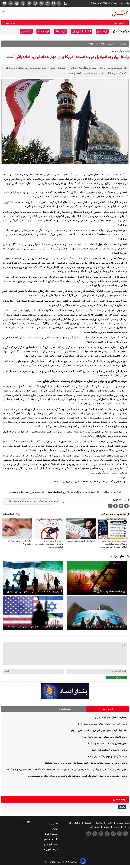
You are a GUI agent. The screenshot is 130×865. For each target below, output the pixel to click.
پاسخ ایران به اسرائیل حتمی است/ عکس (104, 627)
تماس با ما (53, 823)
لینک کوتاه (59, 501)
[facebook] (115, 506)
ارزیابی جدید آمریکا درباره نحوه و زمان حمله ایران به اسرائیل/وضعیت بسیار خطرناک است (35, 627)
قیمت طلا (60, 31)
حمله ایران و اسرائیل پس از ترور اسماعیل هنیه (72, 492)
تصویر (106, 827)
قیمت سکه (43, 31)
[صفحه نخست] (64, 3)
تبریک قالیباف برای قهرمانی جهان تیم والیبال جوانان (104, 737)
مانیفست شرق (51, 839)
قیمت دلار (102, 31)
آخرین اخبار (107, 709)
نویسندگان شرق (51, 844)
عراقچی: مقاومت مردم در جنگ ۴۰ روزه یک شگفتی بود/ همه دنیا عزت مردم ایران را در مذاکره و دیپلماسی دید (77, 776)
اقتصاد (87, 823)
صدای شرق (94, 827)
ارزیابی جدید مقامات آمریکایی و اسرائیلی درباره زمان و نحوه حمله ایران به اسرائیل (33, 591)
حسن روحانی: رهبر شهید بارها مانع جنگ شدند (105, 743)
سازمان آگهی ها (51, 849)
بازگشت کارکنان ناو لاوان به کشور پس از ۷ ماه (106, 756)
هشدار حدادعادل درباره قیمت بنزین (111, 717)
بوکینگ (122, 807)
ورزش (126, 827)
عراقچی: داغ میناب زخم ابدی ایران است (109, 750)
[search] (47, 3)
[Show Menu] (3, 11)
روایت (116, 827)
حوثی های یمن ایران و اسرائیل (25, 492)
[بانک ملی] (65, 699)
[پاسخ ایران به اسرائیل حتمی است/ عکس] (97, 613)
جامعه (109, 823)
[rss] (41, 3)
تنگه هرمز (26, 31)
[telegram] (29, 3)
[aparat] (16, 3)
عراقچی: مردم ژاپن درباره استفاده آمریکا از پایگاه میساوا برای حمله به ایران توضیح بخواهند (86, 763)
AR (53, 3)
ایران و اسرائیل (110, 492)
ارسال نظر (116, 677)
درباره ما (54, 829)
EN (58, 3)
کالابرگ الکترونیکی (81, 31)
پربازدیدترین (65, 709)
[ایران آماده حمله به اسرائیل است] (97, 578)
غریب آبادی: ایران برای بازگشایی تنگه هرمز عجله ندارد (102, 724)
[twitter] (22, 3)
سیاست (123, 44)
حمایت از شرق (51, 834)
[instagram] (35, 3)
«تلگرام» (65, 482)
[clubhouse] (10, 3)
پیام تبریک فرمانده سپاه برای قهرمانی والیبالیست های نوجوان (99, 730)
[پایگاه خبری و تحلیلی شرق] (120, 13)
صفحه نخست (123, 823)
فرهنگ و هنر (74, 823)
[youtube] (4, 3)
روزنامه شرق (119, 23)
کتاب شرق (10, 23)
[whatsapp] (110, 506)
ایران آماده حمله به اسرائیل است (108, 591)
